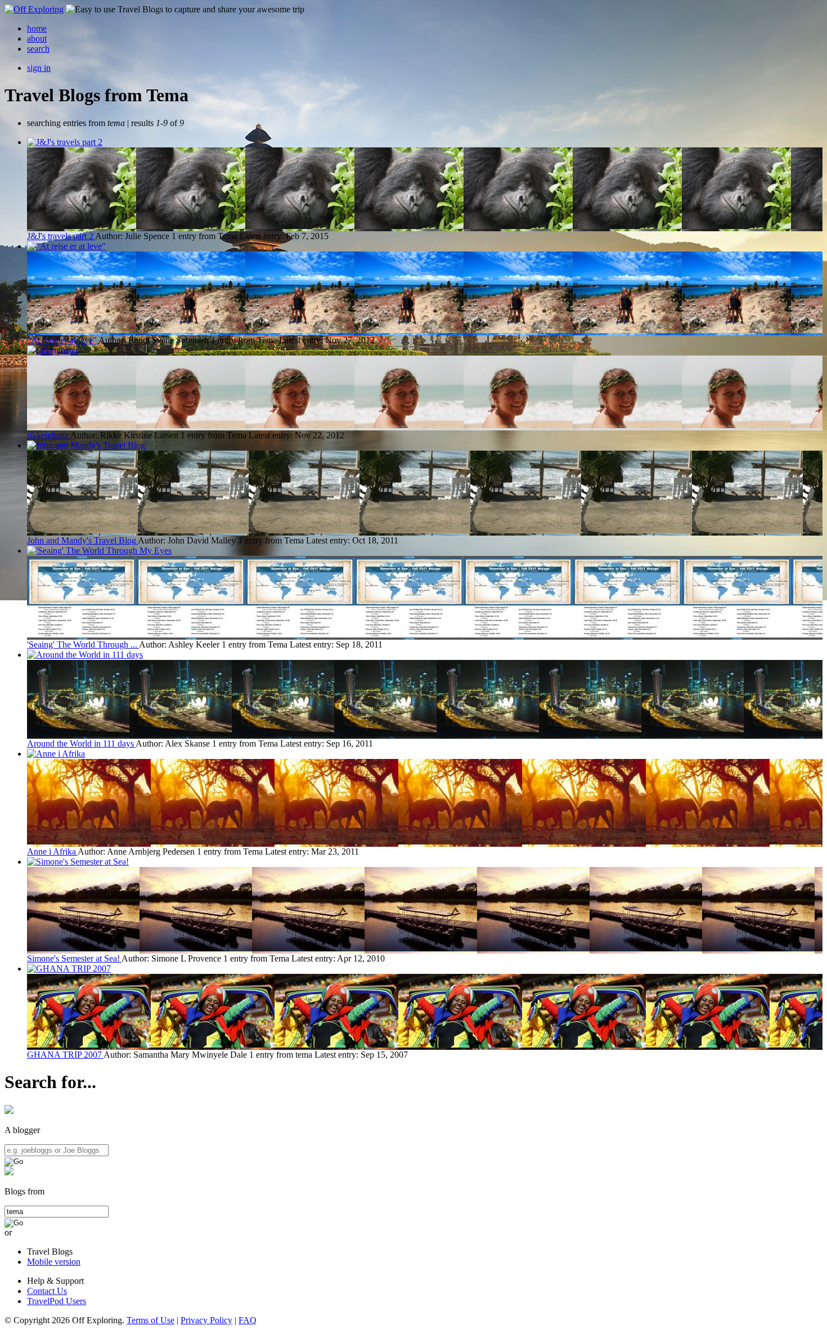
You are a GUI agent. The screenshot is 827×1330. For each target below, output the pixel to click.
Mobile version (53, 1261)
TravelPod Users (56, 1301)
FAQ (248, 1320)
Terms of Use (150, 1320)
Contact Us (47, 1291)
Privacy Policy (206, 1320)
